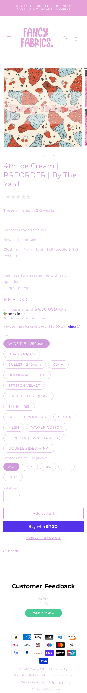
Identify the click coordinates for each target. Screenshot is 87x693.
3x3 (11, 467)
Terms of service (32, 682)
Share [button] (13, 551)
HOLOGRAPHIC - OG (27, 375)
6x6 (48, 467)
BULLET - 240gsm (24, 364)
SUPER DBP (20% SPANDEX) (34, 438)
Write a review (43, 613)
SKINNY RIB (19, 406)
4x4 (29, 467)
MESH (13, 427)
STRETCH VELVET (24, 385)
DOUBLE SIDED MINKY (29, 448)
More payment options (43, 537)
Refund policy (39, 675)
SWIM (58, 364)
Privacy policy (63, 675)
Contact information (46, 689)
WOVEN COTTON (46, 427)
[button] (9, 38)
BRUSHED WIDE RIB (27, 417)
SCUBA (64, 417)
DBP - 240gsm (21, 354)
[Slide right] (54, 156)
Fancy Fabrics (40, 669)
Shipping (9, 318)
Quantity (10, 487)
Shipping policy (60, 682)
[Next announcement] (78, 8)
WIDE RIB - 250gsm (26, 343)
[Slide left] (33, 156)
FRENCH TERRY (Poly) (28, 396)
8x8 (66, 467)
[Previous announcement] (8, 8)
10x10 (13, 477)
